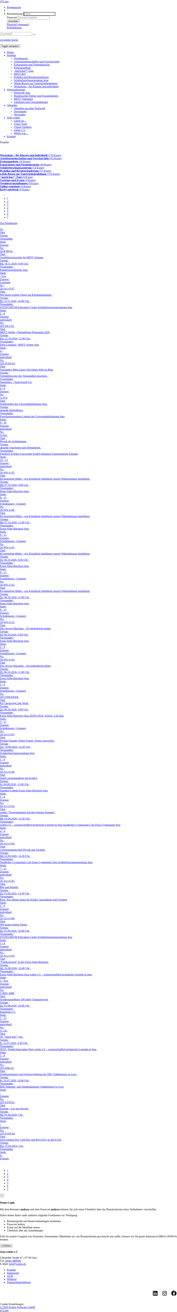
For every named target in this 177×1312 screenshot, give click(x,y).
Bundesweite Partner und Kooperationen (36, 95)
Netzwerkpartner (16, 89)
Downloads (20, 111)
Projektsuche (14, 7)
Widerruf (12, 1279)
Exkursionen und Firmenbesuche (32, 64)
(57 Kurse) (25, 170)
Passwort (12, 17)
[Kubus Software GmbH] (4, 1310)
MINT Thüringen (23, 99)
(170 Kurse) (30, 174)
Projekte (11, 55)
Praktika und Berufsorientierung (31, 77)
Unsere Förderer (23, 127)
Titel (2, 232)
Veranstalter (6, 238)
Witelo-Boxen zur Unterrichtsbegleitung (35, 83)
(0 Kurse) (16, 177)
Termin (4, 235)
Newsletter (20, 114)
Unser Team (20, 123)
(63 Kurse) (31, 158)
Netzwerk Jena (22, 92)
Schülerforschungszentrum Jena (31, 80)
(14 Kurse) (22, 167)
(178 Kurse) (30, 155)
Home (10, 52)
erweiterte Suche (9, 39)
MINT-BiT (20, 74)
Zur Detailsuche (8, 223)
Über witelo (13, 117)
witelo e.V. (20, 130)
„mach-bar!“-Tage (24, 70)
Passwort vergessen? (18, 24)
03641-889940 (13, 1260)
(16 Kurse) (15, 161)
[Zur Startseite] (4, 1)
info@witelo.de (17, 1263)
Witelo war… (21, 133)
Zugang (4, 245)
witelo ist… (20, 120)
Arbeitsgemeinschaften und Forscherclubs (36, 61)
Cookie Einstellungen (12, 1304)
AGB (10, 1276)
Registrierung (14, 27)
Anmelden (13, 21)
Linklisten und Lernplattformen (31, 102)
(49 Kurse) (26, 164)
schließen (6, 1245)
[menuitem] (92, 7)
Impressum (13, 1272)
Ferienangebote (22, 67)
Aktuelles (12, 105)
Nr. (1, 229)
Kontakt (11, 136)
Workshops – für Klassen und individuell (36, 86)
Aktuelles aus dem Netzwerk (29, 108)
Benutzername (15, 13)
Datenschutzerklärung (19, 1282)
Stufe (3, 241)
